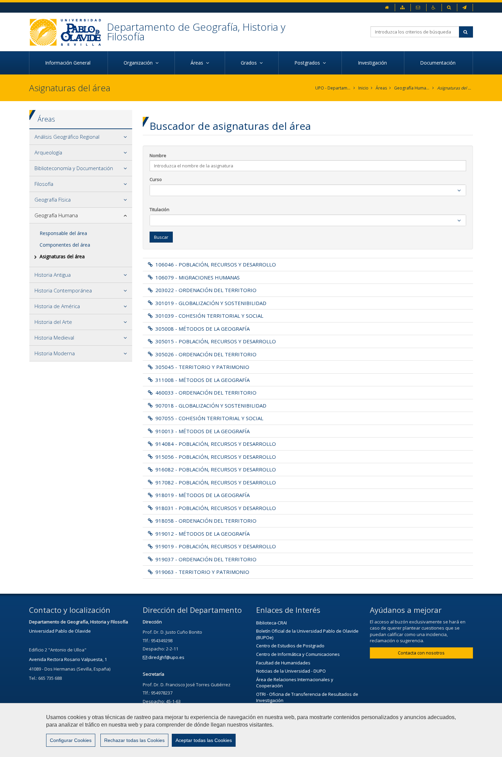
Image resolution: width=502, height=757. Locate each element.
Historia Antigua (52, 274)
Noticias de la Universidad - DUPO (291, 671)
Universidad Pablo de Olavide (60, 631)
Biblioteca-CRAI (271, 623)
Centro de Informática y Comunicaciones (298, 654)
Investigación (373, 62)
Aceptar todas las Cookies (204, 740)
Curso (156, 179)
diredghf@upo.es (166, 657)
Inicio (363, 88)
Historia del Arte (53, 321)
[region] (251, 730)
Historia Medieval (54, 337)
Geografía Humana (412, 88)
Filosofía (43, 183)
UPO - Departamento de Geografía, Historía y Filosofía (333, 88)
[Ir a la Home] (68, 32)
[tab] (80, 137)
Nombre (158, 155)
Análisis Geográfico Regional (66, 136)
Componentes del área (65, 245)
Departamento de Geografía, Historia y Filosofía (196, 31)
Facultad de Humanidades (283, 663)
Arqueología (48, 152)
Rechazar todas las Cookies (134, 740)
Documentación (438, 62)
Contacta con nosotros (421, 653)
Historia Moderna (54, 353)
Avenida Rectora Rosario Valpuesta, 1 (68, 659)
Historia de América (57, 306)
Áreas (381, 88)
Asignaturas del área (455, 88)
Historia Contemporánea (63, 290)
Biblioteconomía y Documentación (73, 168)
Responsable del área (63, 233)
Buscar (161, 237)
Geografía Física (52, 199)
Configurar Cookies (71, 740)
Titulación (159, 209)
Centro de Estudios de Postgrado (290, 646)
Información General (68, 62)
